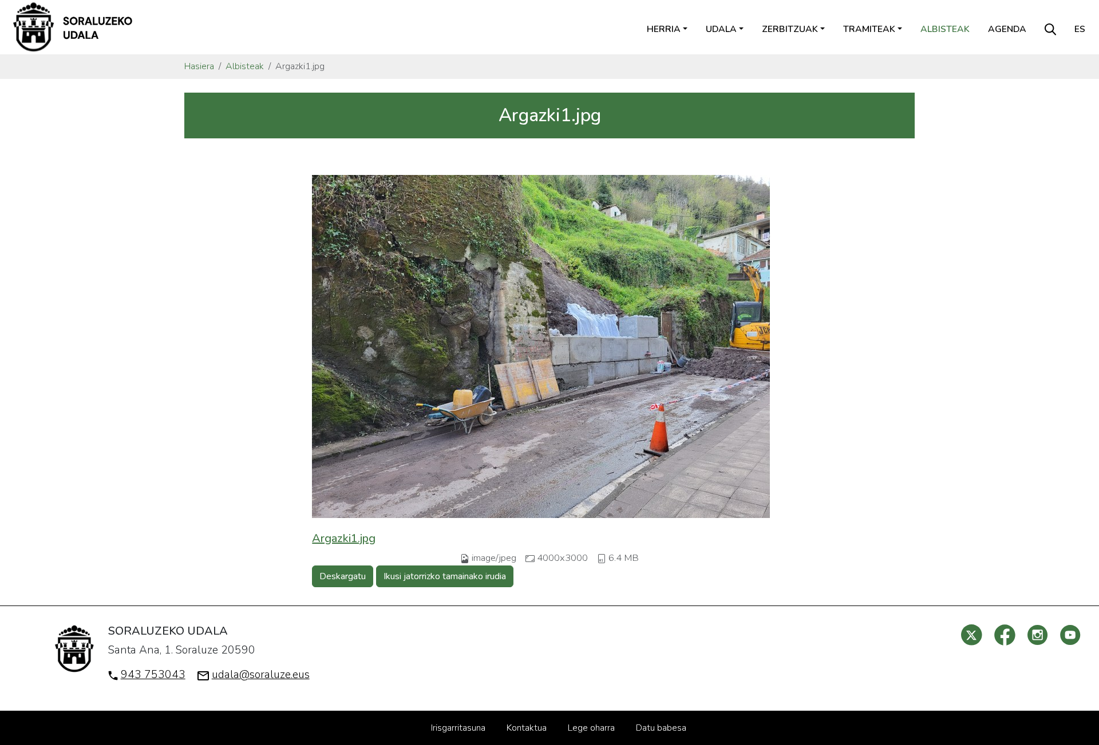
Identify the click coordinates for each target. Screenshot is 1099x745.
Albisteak (945, 29)
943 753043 (153, 674)
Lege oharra (591, 728)
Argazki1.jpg (343, 538)
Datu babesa (661, 728)
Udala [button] (721, 29)
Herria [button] (664, 29)
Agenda (1007, 29)
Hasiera (199, 66)
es (1079, 29)
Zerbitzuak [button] (790, 29)
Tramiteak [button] (869, 29)
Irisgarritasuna (458, 728)
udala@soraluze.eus (261, 674)
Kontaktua (527, 728)
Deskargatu (342, 576)
